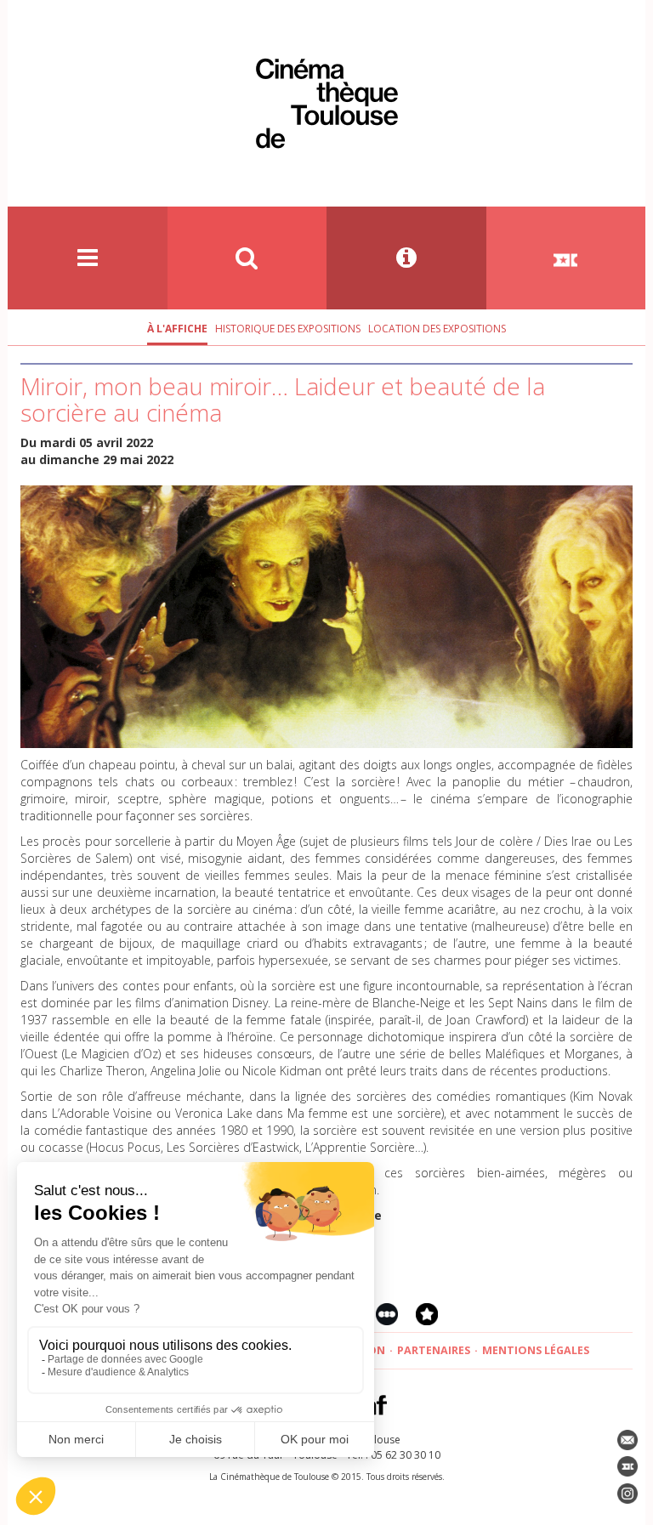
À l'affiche (177, 328)
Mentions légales (535, 1350)
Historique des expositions (288, 328)
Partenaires (433, 1350)
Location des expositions (437, 328)
